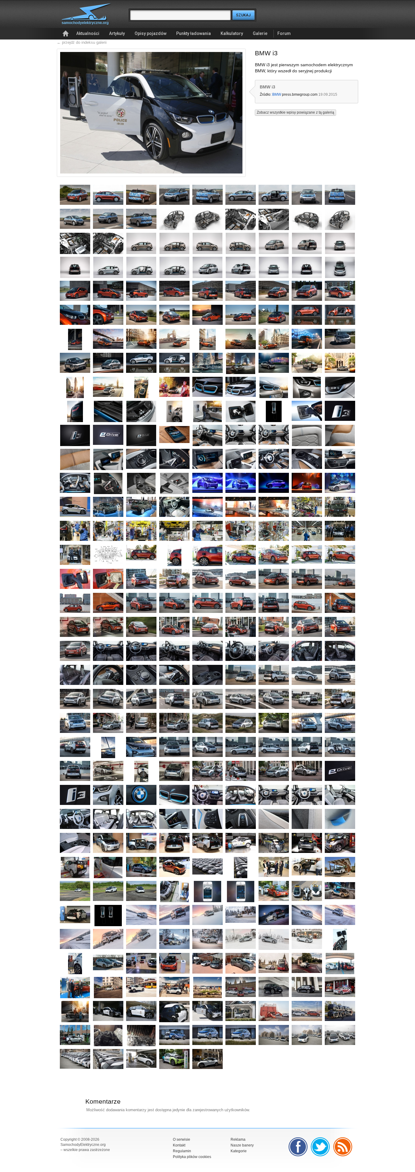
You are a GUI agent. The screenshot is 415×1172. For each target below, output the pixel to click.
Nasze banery (242, 1145)
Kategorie (239, 1151)
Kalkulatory (232, 33)
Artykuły (117, 33)
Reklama (238, 1139)
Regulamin (182, 1151)
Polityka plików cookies (192, 1157)
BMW (276, 94)
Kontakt (179, 1145)
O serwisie (181, 1139)
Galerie (260, 33)
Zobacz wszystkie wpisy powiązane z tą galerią (295, 112)
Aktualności (87, 33)
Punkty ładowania (193, 33)
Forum (284, 33)
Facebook (298, 1147)
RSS (343, 1147)
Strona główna (65, 34)
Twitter (320, 1147)
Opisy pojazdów (150, 33)
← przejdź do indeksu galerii (82, 42)
